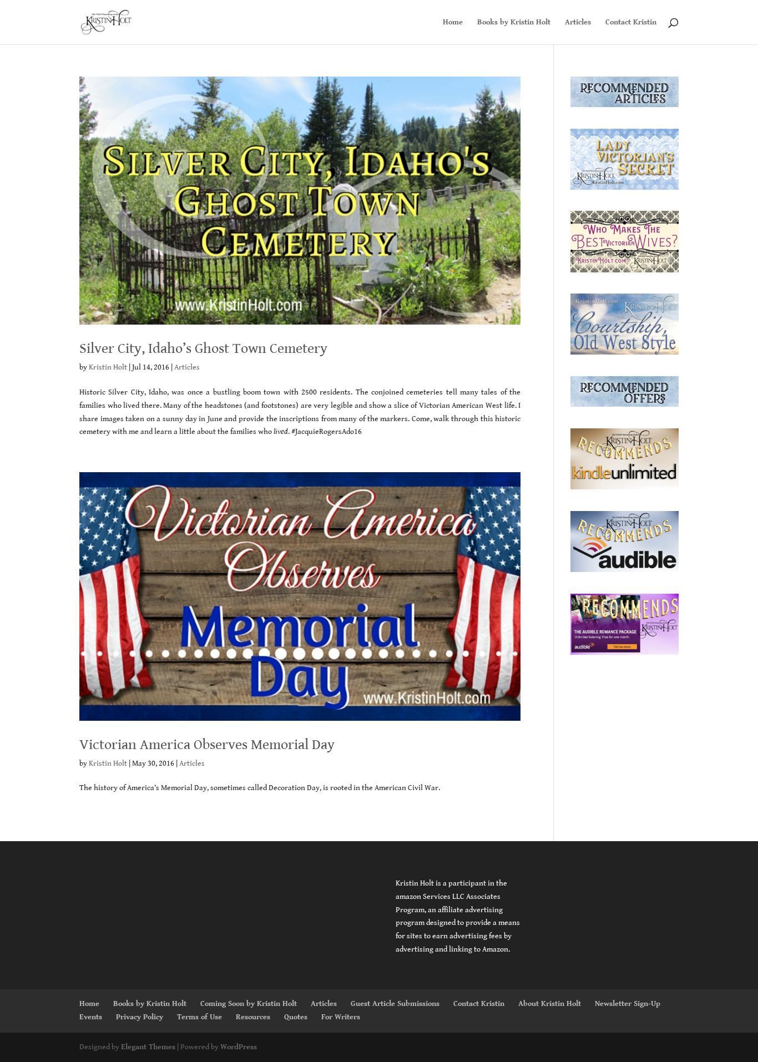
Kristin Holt (108, 367)
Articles (578, 22)
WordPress (238, 1047)
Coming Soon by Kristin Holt (248, 1003)
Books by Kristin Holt (513, 22)
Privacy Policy (139, 1017)
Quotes (295, 1017)
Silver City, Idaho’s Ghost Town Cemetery (203, 348)
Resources (253, 1017)
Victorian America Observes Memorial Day (207, 744)
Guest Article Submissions (395, 1003)
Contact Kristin (630, 22)
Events (90, 1017)
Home (453, 22)
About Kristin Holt (549, 1003)
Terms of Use (199, 1017)
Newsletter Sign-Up (627, 1003)
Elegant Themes (148, 1047)
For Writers (340, 1017)
